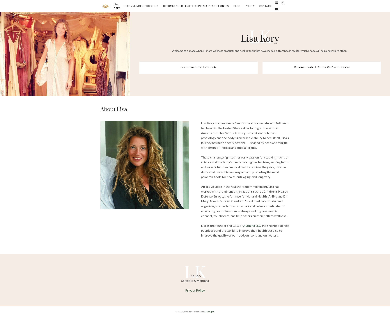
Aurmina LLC (252, 225)
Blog (236, 6)
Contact (265, 6)
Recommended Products (141, 6)
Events (250, 6)
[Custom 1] (276, 3)
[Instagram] (283, 3)
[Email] (276, 9)
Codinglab (209, 311)
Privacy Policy (195, 290)
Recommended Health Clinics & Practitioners (196, 6)
